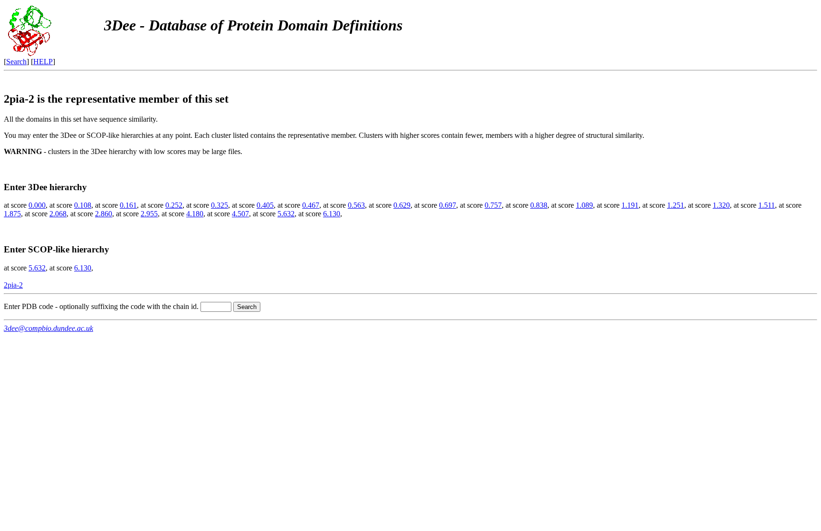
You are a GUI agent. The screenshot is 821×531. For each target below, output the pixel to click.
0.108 (82, 205)
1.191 (630, 205)
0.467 (310, 205)
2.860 (103, 214)
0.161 (128, 205)
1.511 (766, 205)
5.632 (286, 214)
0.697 (447, 205)
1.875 (12, 214)
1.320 (721, 205)
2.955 (149, 214)
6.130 (331, 214)
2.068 (58, 214)
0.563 (356, 205)
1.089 (584, 205)
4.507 (240, 214)
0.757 (493, 205)
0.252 (173, 205)
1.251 (675, 205)
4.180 (194, 214)
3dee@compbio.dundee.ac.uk (48, 328)
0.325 (219, 205)
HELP (43, 62)
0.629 (401, 205)
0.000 (37, 205)
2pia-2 (13, 285)
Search (16, 62)
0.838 (538, 205)
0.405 (265, 205)
